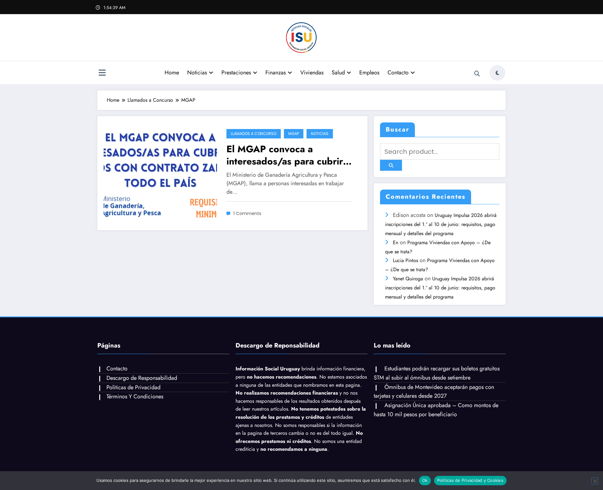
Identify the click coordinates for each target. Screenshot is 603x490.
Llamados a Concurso (253, 133)
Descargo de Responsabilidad (141, 378)
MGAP (293, 133)
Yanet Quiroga (408, 278)
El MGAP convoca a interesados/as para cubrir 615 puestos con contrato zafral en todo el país (284, 155)
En (395, 242)
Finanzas (275, 72)
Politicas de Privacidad (133, 387)
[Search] (477, 74)
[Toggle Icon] (102, 73)
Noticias (197, 72)
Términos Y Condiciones (134, 396)
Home (172, 72)
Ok (425, 480)
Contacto (398, 72)
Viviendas (311, 72)
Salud (338, 72)
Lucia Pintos (405, 260)
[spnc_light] (497, 73)
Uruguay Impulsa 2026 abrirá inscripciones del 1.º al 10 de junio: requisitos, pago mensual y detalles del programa (441, 224)
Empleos (369, 72)
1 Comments (247, 213)
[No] (594, 480)
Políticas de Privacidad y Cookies (470, 480)
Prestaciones (236, 72)
